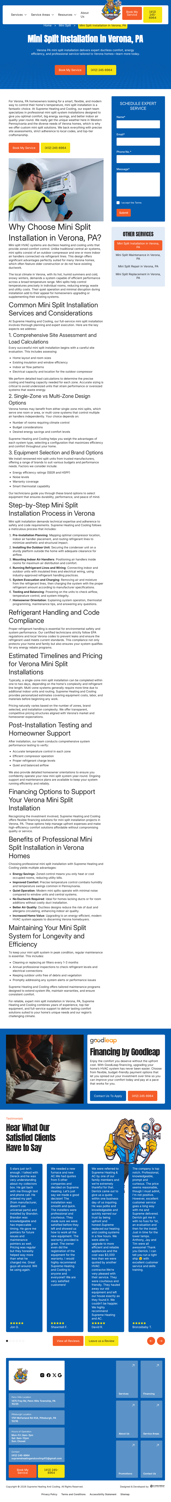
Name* (121, 117)
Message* (123, 169)
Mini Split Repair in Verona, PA (138, 266)
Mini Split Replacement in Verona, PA (138, 276)
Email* (121, 134)
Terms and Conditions (73, 1494)
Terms (138, 202)
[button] (17, 15)
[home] (106, 15)
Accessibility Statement (103, 1494)
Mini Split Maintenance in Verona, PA (138, 256)
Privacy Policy (49, 1494)
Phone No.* (124, 151)
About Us (85, 14)
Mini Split (65, 25)
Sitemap (125, 1494)
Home (48, 25)
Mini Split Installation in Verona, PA (138, 245)
